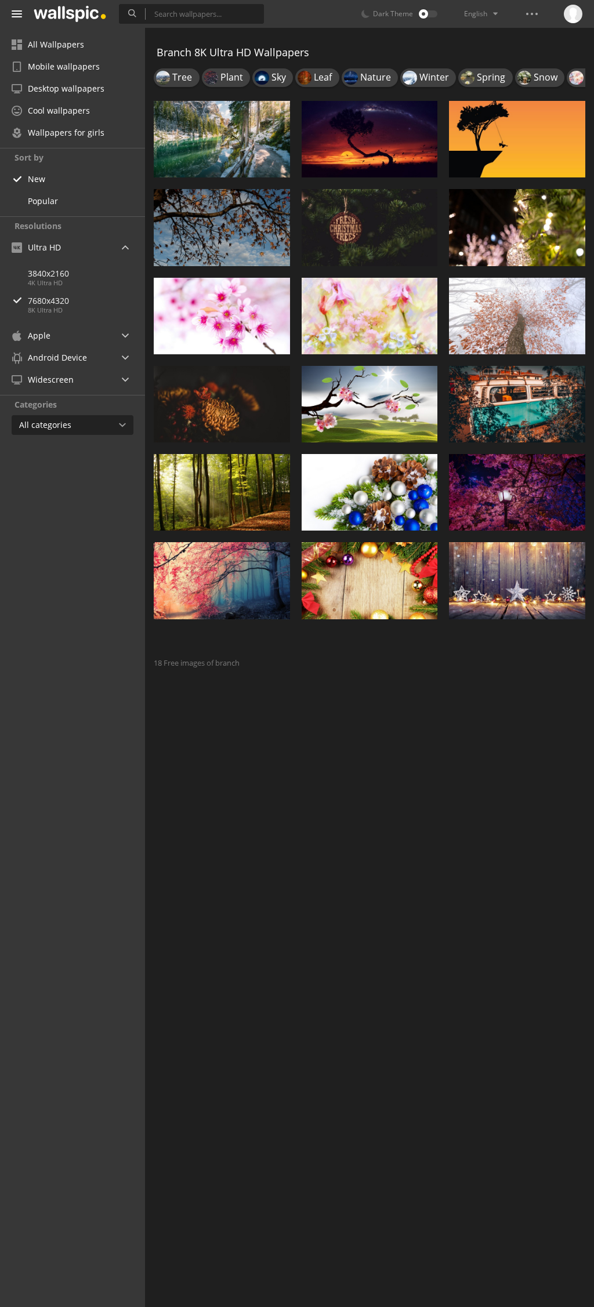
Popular (43, 200)
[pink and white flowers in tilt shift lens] (222, 316)
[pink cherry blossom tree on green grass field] (370, 404)
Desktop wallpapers (66, 88)
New (36, 178)
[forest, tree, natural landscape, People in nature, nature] (222, 492)
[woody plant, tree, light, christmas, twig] (517, 227)
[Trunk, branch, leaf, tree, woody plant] (517, 316)
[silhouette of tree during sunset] (517, 139)
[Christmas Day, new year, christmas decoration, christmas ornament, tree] (370, 492)
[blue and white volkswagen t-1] (517, 404)
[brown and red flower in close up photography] (222, 404)
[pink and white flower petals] (370, 316)
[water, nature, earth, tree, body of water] (222, 139)
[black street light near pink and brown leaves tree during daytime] (517, 492)
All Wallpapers (56, 44)
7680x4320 (48, 300)
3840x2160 (48, 273)
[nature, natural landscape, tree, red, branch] (222, 580)
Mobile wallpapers (64, 66)
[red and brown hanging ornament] (370, 227)
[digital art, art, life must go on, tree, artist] (370, 139)
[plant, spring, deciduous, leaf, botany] (222, 227)
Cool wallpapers (59, 110)
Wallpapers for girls (66, 132)
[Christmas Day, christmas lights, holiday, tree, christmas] (517, 580)
